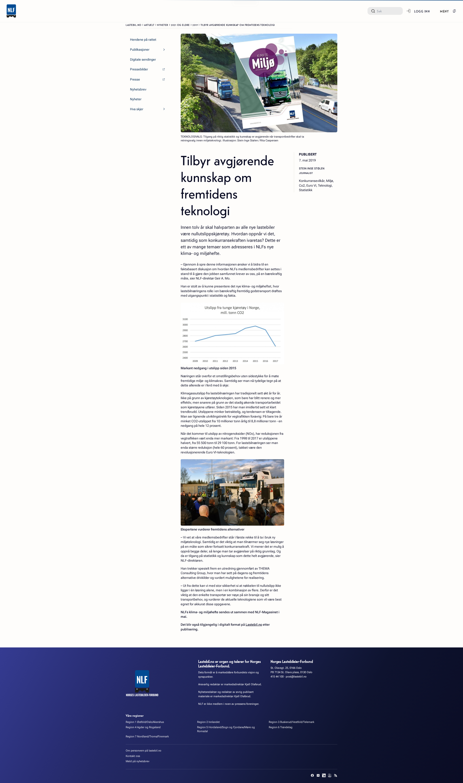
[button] (448, 11)
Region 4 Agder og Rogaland (143, 727)
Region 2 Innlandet (208, 722)
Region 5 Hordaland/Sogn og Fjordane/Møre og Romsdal (226, 729)
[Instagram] (330, 775)
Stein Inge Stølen (311, 168)
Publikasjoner (139, 49)
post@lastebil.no (296, 676)
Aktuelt (149, 25)
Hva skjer (136, 109)
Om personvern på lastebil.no (143, 750)
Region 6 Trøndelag (280, 727)
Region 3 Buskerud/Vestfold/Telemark (291, 722)
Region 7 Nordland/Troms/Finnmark (147, 736)
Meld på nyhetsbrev (137, 761)
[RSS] (335, 775)
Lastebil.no (133, 25)
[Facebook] (312, 775)
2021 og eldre (180, 25)
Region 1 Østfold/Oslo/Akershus (145, 722)
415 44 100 (277, 676)
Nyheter (162, 25)
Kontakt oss (133, 756)
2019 (195, 25)
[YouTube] (318, 775)
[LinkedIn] (324, 775)
